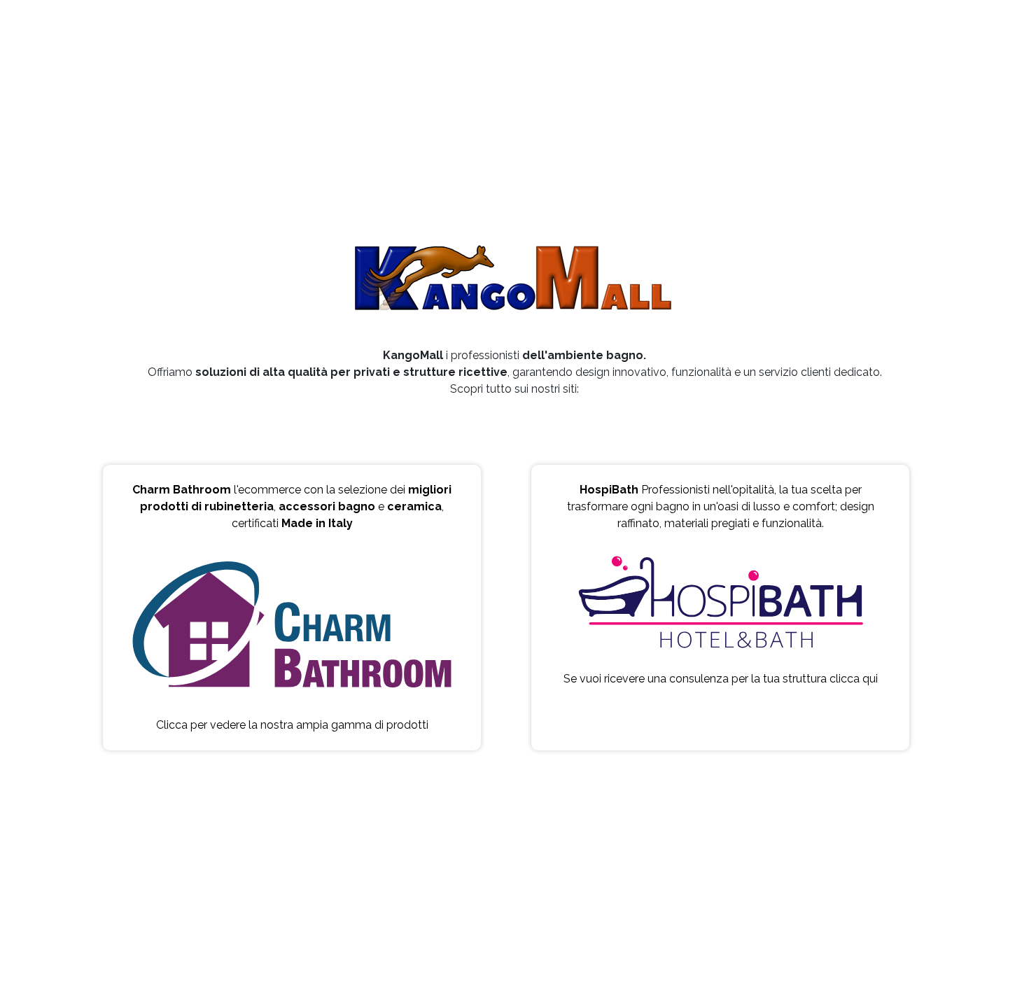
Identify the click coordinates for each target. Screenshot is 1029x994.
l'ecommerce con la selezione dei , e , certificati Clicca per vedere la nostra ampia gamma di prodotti (291, 607)
